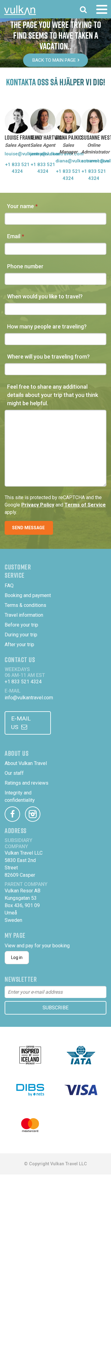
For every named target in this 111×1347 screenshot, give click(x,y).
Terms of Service (85, 505)
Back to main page (54, 60)
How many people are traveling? (47, 326)
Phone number (25, 266)
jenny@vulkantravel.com (43, 154)
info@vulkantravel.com (29, 698)
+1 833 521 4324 (17, 168)
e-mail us (21, 723)
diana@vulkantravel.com (68, 161)
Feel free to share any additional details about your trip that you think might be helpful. (52, 394)
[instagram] (32, 814)
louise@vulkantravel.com (17, 154)
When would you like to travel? (45, 296)
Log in (17, 957)
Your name (20, 206)
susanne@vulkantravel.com (94, 161)
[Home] (20, 10)
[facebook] (12, 814)
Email (13, 236)
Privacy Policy (37, 505)
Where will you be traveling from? (48, 356)
